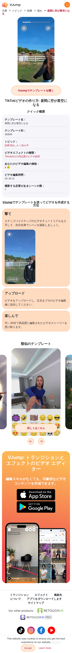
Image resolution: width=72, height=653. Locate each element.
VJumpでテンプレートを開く (36, 90)
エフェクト (41, 594)
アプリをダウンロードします (44, 598)
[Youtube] (51, 630)
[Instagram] (31, 630)
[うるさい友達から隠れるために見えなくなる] (22, 553)
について (15, 598)
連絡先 (58, 594)
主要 (4, 10)
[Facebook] (41, 630)
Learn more (45, 647)
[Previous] (31, 441)
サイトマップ (36, 602)
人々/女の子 (22, 145)
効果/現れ (10, 145)
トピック (17, 10)
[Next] (41, 441)
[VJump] (11, 5)
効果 (29, 10)
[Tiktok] (21, 630)
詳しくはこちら (36, 428)
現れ (39, 10)
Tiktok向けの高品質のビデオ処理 (22, 156)
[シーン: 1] (20, 257)
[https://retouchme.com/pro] (36, 617)
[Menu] (67, 5)
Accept (28, 648)
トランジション (19, 594)
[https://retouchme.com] (51, 610)
